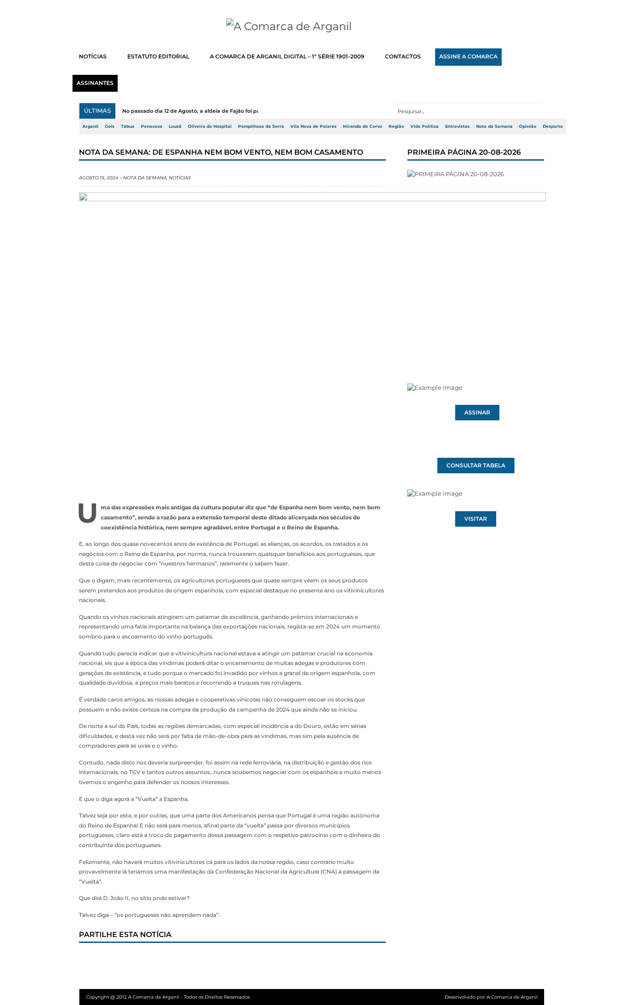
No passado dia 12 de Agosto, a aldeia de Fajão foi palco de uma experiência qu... (227, 111)
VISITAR (475, 519)
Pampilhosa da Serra (261, 126)
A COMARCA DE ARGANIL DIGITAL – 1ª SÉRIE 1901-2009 (287, 56)
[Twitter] (124, 960)
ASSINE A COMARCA (468, 56)
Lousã (175, 126)
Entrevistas (457, 126)
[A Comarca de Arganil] (311, 26)
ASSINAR (477, 412)
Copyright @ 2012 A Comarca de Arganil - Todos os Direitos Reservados (168, 997)
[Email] (274, 960)
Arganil (91, 126)
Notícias (180, 178)
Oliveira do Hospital (210, 126)
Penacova (151, 126)
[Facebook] (94, 960)
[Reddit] (244, 960)
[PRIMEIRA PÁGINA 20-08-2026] (475, 259)
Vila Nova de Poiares (314, 126)
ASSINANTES (95, 83)
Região (396, 126)
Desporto (553, 126)
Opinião (527, 126)
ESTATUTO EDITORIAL (158, 56)
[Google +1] (154, 960)
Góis (109, 126)
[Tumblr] (184, 960)
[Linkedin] (214, 960)
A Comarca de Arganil (512, 997)
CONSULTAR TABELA (475, 465)
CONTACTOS (403, 56)
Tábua (128, 126)
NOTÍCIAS (93, 56)
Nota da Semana (494, 126)
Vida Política (424, 126)
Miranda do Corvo (362, 126)
